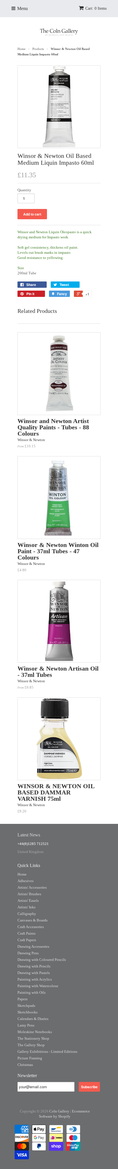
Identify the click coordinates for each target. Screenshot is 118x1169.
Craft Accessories (30, 927)
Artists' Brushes (29, 894)
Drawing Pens (28, 953)
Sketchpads (26, 1005)
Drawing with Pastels (33, 973)
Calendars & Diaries (32, 1019)
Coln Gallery (59, 1111)
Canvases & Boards (32, 920)
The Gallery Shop (31, 1045)
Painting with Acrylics (34, 979)
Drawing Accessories (33, 946)
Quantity (24, 190)
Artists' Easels (28, 900)
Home (22, 874)
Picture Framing (29, 1058)
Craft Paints (26, 933)
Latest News (28, 834)
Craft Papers (26, 940)
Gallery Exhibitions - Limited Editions (47, 1051)
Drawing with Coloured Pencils (41, 959)
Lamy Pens (25, 1025)
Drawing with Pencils (33, 966)
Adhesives (25, 881)
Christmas (25, 1065)
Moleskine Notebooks (34, 1032)
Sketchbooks (27, 1012)
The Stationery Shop (33, 1038)
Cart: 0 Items (96, 8)
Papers (22, 999)
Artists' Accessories (32, 887)
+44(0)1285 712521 (33, 844)
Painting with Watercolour (37, 986)
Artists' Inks (26, 907)
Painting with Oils (31, 992)
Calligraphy (26, 914)
